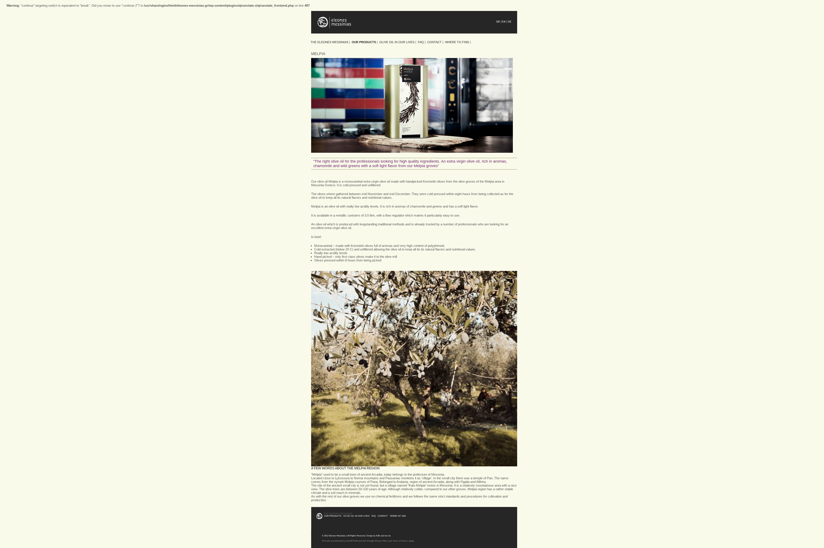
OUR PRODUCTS (364, 42)
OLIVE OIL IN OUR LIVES (396, 42)
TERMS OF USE (398, 516)
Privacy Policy (381, 541)
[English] (503, 21)
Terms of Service (400, 541)
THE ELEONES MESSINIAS (329, 42)
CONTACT (434, 42)
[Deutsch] (509, 21)
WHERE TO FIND (457, 42)
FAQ (421, 42)
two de (388, 536)
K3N (378, 536)
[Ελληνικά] (498, 21)
